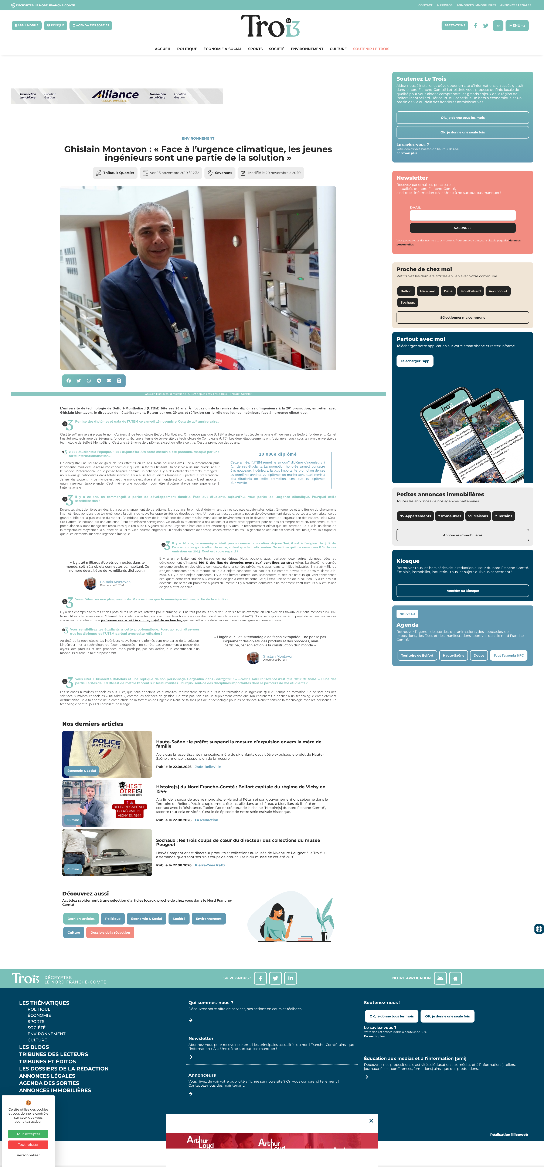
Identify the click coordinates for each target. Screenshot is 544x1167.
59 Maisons (478, 516)
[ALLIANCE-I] (117, 122)
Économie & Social (223, 49)
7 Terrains (503, 516)
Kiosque (31, 1097)
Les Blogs (34, 1047)
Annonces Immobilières (476, 5)
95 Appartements (415, 516)
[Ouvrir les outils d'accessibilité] (539, 929)
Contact (425, 5)
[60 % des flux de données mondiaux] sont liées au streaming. (251, 563)
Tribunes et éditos (47, 1061)
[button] (68, 381)
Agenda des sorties (49, 1083)
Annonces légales (515, 5)
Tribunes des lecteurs (53, 1054)
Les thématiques (44, 1003)
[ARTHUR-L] (272, 1140)
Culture (338, 49)
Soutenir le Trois (371, 49)
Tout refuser (28, 1145)
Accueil (163, 49)
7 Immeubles (449, 516)
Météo (28, 1104)
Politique (187, 49)
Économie (39, 1015)
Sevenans (223, 173)
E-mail (415, 207)
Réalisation (509, 1135)
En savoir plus (407, 153)
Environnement (307, 49)
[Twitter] (486, 25)
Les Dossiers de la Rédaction (64, 1068)
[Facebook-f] (475, 25)
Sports (255, 49)
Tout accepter (28, 1134)
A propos (444, 5)
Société (277, 49)
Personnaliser (28, 1155)
